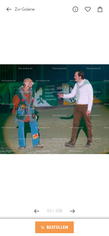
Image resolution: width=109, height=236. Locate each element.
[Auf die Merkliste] (87, 9)
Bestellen (56, 228)
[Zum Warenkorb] (100, 9)
